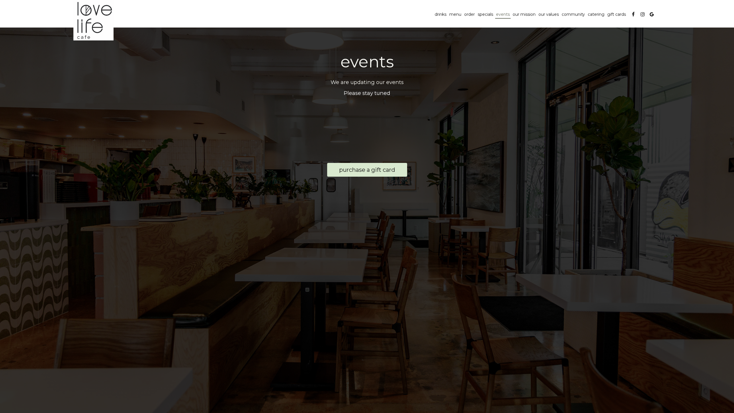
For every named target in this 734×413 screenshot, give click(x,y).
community (573, 14)
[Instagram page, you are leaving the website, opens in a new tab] (642, 14)
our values (548, 14)
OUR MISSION (524, 14)
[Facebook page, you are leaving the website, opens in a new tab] (633, 14)
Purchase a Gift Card (361, 171)
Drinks (440, 14)
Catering (596, 14)
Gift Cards (616, 14)
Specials (485, 14)
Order (469, 14)
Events (503, 14)
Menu (455, 14)
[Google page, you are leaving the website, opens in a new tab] (651, 14)
